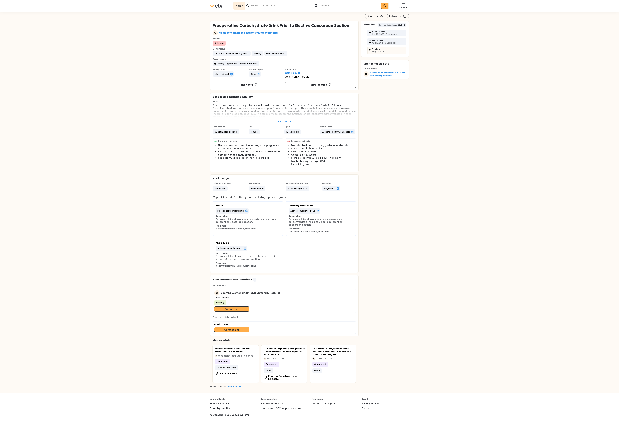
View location (318, 84)
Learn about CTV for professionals (281, 408)
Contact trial (231, 329)
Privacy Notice (370, 403)
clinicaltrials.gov (234, 386)
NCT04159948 (292, 72)
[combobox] (280, 6)
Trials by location (220, 408)
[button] (232, 53)
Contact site (231, 309)
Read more (284, 121)
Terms (365, 408)
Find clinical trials (220, 403)
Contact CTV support (324, 403)
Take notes (246, 84)
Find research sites (272, 403)
